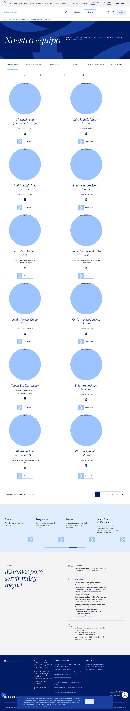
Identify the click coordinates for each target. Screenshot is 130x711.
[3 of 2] (65, 547)
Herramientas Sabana (95, 3)
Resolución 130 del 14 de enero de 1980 (118, 693)
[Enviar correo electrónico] (25, 133)
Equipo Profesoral (74, 75)
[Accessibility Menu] (3, 695)
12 (24, 494)
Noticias (85, 3)
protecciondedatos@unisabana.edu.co (33, 706)
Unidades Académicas (22, 19)
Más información (48, 706)
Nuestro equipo (48, 19)
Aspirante (13, 3)
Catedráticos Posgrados (98, 75)
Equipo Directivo (28, 75)
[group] (19, 528)
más (30, 539)
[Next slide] (128, 64)
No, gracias (100, 701)
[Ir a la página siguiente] (122, 494)
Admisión (90, 12)
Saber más (28, 142)
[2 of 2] (57, 547)
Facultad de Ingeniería (36, 19)
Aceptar (89, 701)
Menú (121, 12)
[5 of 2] (81, 547)
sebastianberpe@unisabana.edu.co (87, 602)
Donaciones (75, 3)
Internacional (121, 3)
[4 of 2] (73, 547)
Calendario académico (107, 3)
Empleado (48, 3)
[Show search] (66, 12)
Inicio (5, 19)
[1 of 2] (48, 547)
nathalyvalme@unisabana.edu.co (86, 616)
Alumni (31, 3)
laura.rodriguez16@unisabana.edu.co (88, 592)
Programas (11, 19)
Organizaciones (60, 3)
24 (29, 494)
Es (109, 12)
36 (33, 494)
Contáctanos (76, 12)
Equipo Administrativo (51, 75)
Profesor (39, 3)
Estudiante (23, 3)
